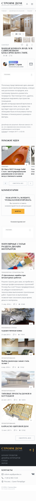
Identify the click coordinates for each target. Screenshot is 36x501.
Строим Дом (12, 4)
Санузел (5, 45)
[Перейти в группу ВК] (33, 474)
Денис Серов (15, 64)
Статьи (5, 461)
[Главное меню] (32, 3)
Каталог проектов (9, 455)
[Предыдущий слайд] (5, 183)
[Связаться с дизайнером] (31, 64)
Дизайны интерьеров (11, 458)
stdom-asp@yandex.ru (12, 474)
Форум (4, 463)
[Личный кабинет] (27, 3)
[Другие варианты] (32, 44)
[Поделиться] (27, 44)
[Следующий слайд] (30, 183)
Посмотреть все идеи (16, 66)
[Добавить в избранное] (22, 44)
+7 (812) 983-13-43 (11, 478)
